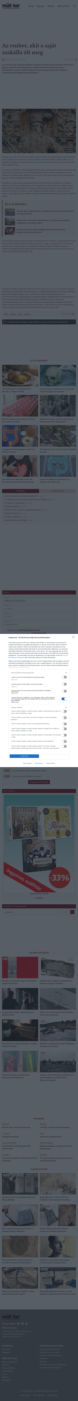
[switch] (64, 677)
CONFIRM (24, 756)
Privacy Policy (50, 763)
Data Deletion (27, 763)
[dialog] (39, 700)
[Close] (74, 638)
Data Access (39, 763)
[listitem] (39, 673)
